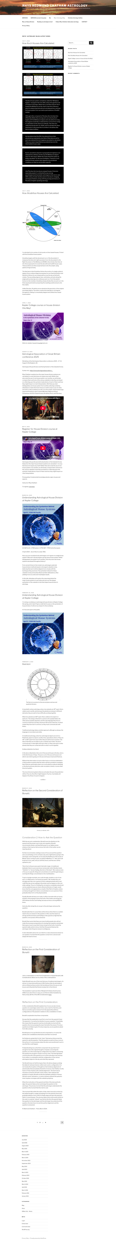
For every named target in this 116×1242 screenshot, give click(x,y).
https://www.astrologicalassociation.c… (41, 370)
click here (32, 486)
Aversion (26, 664)
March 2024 (25, 1157)
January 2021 (25, 1196)
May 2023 (24, 1166)
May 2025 (24, 1148)
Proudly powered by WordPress (38, 1238)
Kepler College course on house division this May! (80, 58)
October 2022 (25, 1178)
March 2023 (25, 1172)
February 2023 (25, 1175)
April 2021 (24, 1187)
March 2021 (25, 1190)
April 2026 (24, 1142)
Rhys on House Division (28, 21)
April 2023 (24, 1169)
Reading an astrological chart (45, 21)
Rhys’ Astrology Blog (59, 18)
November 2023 (26, 1160)
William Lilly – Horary (27, 1211)
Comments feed (26, 1226)
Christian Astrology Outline (75, 18)
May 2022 (24, 1181)
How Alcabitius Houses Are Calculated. (40, 193)
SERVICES (25, 18)
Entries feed (25, 1223)
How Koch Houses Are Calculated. (38, 43)
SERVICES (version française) (38, 18)
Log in (23, 1220)
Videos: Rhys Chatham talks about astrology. (67, 21)
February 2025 (25, 1154)
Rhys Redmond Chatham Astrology (55, 5)
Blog (23, 1205)
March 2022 (25, 1184)
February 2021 (25, 1193)
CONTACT (84, 21)
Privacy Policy (26, 25)
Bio (50, 18)
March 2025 (25, 1151)
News (23, 1208)
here (50, 994)
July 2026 (24, 1139)
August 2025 (25, 1145)
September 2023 (26, 1163)
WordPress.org (25, 1229)
